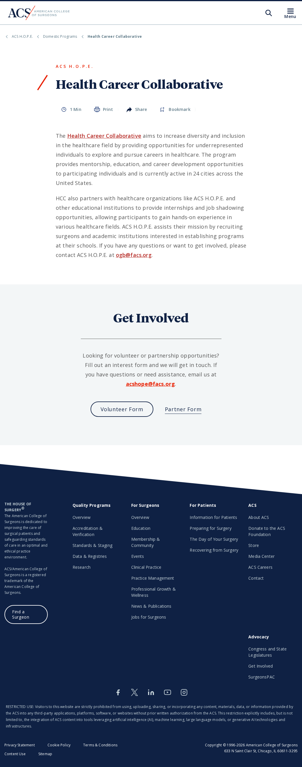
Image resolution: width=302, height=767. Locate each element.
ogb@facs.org (134, 254)
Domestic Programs (60, 36)
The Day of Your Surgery (214, 539)
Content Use (15, 753)
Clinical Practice (146, 567)
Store (253, 545)
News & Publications (151, 606)
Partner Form (183, 409)
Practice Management (152, 578)
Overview (82, 517)
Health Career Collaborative (104, 135)
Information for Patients (213, 517)
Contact (256, 578)
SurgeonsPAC (261, 677)
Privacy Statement (19, 745)
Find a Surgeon (20, 614)
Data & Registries (90, 556)
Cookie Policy (58, 745)
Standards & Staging (92, 545)
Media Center (261, 556)
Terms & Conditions (100, 745)
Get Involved (260, 666)
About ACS (258, 517)
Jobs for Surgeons (148, 617)
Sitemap (45, 753)
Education (140, 528)
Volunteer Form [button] (122, 409)
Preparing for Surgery (210, 528)
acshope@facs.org (150, 383)
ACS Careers (260, 567)
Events (137, 556)
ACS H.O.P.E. (22, 36)
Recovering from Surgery (214, 550)
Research (82, 567)
